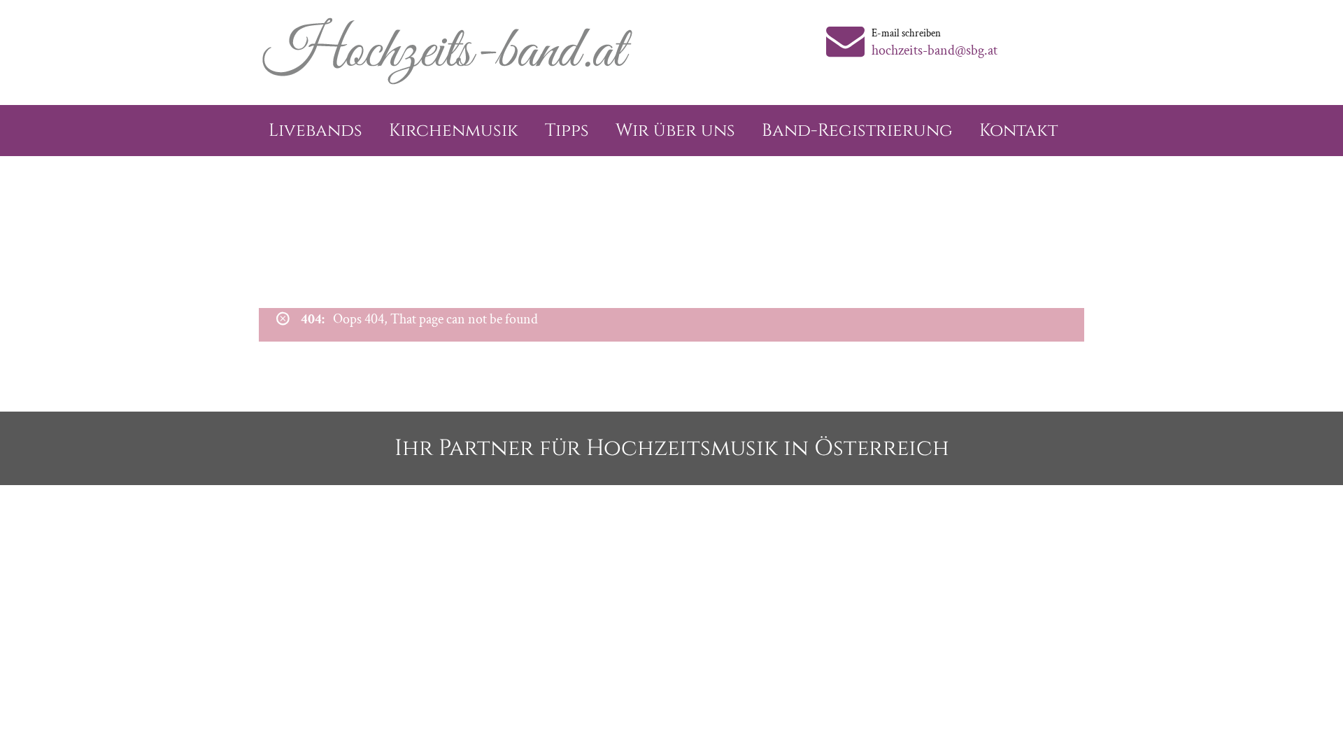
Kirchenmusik (453, 130)
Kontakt (1018, 130)
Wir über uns (675, 130)
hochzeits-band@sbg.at (934, 50)
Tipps (567, 130)
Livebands (315, 130)
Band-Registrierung (857, 130)
